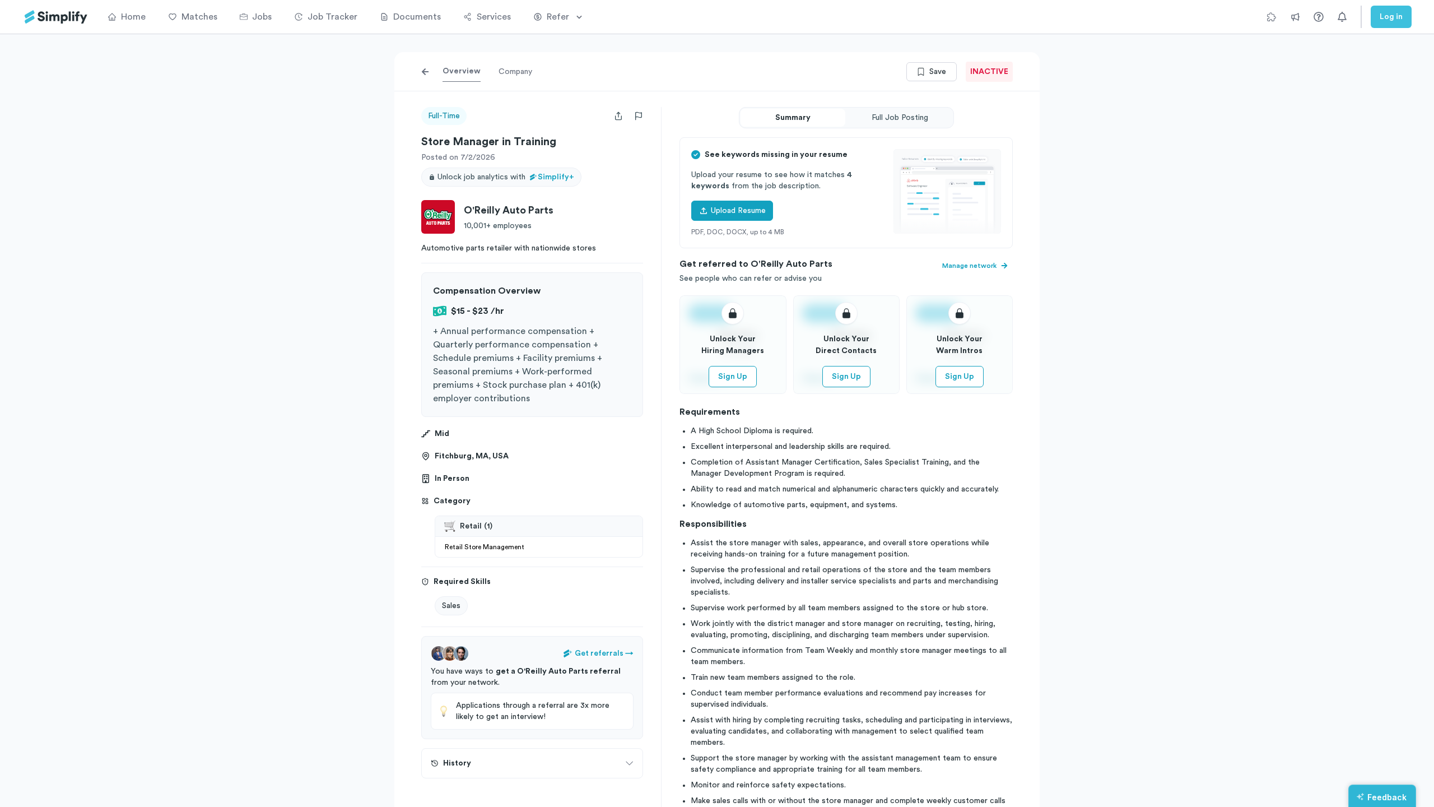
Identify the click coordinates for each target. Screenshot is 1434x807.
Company (515, 72)
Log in (1391, 17)
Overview (462, 71)
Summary (793, 118)
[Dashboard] (56, 17)
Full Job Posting (900, 118)
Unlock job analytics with (505, 177)
